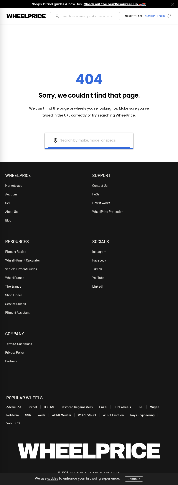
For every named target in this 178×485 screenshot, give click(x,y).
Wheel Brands (14, 278)
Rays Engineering (142, 415)
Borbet (32, 407)
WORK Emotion (113, 415)
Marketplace (13, 185)
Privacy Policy (15, 352)
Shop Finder (13, 295)
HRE (140, 407)
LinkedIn (98, 286)
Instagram (99, 251)
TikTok (97, 269)
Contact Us (99, 185)
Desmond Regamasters (77, 407)
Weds (41, 415)
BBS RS (49, 407)
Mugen (154, 407)
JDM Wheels (122, 407)
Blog (8, 220)
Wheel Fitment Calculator (22, 260)
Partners (11, 361)
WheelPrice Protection (107, 211)
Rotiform (12, 415)
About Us (11, 211)
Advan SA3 (13, 407)
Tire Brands (13, 286)
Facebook (99, 260)
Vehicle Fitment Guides (21, 269)
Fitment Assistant (17, 312)
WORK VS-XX (87, 415)
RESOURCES (17, 241)
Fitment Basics (15, 251)
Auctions (11, 194)
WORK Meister (62, 415)
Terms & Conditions (18, 344)
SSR (28, 415)
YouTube (98, 278)
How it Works (101, 203)
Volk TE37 (13, 423)
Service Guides (15, 304)
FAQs (95, 194)
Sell (7, 203)
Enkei (103, 407)
